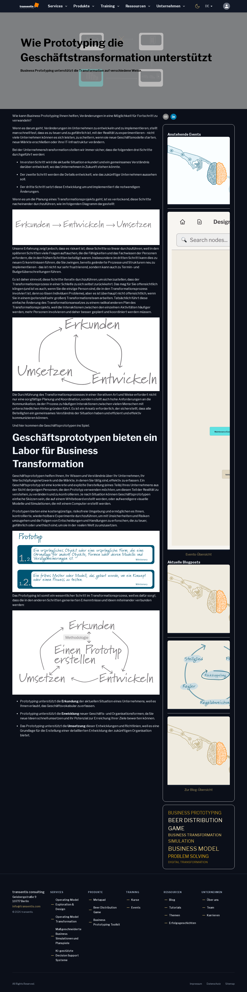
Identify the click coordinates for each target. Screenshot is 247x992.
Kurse (135, 899)
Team (210, 907)
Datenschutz (214, 983)
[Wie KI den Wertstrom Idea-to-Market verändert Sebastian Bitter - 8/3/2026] (198, 599)
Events (135, 907)
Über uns (213, 899)
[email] (166, 117)
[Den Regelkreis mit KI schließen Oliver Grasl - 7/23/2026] (198, 675)
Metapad (99, 899)
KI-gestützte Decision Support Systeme (67, 955)
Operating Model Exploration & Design (67, 904)
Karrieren (213, 915)
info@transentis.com (26, 906)
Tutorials (175, 907)
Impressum (196, 983)
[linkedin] (173, 117)
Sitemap (230, 983)
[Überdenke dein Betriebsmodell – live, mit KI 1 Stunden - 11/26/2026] (198, 381)
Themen (174, 915)
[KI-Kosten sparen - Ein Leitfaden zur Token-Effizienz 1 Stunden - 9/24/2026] (198, 171)
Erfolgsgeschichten (182, 923)
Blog (172, 899)
